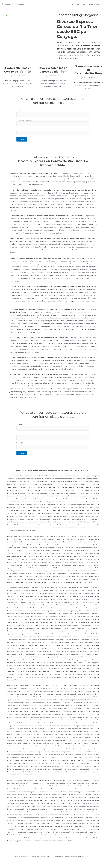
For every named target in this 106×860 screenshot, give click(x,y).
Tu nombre (20, 111)
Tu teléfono (21, 129)
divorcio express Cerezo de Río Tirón (19, 685)
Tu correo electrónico (25, 120)
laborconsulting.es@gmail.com (67, 856)
